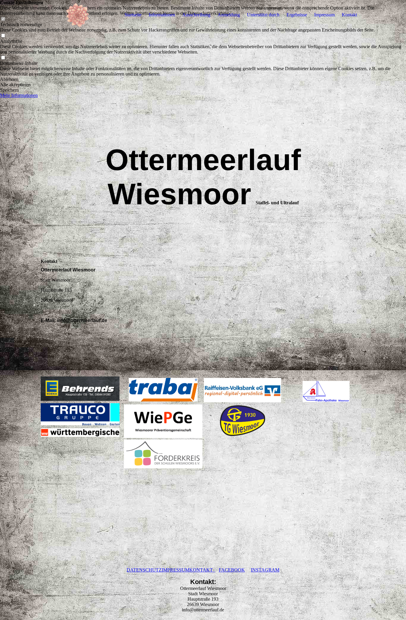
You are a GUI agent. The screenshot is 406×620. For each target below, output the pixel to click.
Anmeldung (229, 14)
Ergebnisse (297, 14)
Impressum (324, 14)
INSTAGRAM (265, 569)
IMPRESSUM (175, 569)
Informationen (162, 14)
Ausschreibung (196, 14)
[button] (203, 79)
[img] (78, 15)
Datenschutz (144, 569)
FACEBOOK (232, 569)
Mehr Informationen (19, 95)
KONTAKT (202, 569)
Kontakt (349, 14)
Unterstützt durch (263, 14)
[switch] (3, 35)
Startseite (133, 14)
